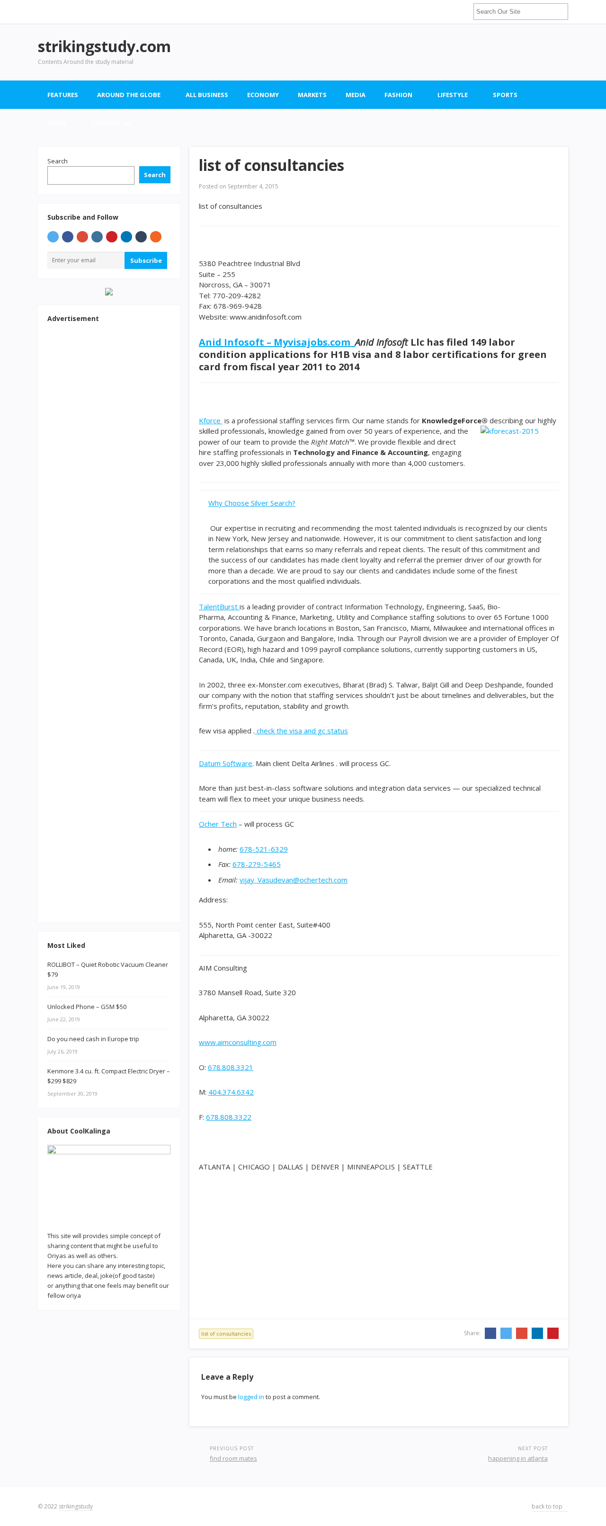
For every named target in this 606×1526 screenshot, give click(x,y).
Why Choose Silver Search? (251, 503)
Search (57, 161)
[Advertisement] (395, 52)
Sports (505, 94)
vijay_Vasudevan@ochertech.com (294, 879)
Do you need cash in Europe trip (93, 1039)
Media (355, 94)
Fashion (398, 94)
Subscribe (146, 260)
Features (62, 94)
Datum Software (225, 763)
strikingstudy (76, 1506)
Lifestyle (452, 94)
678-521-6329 (264, 849)
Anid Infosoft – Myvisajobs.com (277, 342)
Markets (312, 94)
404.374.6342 (231, 1092)
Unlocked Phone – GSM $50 (86, 1006)
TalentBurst (219, 606)
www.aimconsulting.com (237, 1042)
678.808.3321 (230, 1067)
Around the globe (128, 94)
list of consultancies (226, 1333)
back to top (548, 1506)
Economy (263, 94)
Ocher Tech (218, 824)
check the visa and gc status (301, 730)
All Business (207, 94)
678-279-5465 (256, 864)
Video (56, 123)
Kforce (211, 420)
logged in (251, 1396)
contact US (111, 123)
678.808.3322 (228, 1117)
